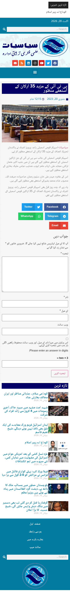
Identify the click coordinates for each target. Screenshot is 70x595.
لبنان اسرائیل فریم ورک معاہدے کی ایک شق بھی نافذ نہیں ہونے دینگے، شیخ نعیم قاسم (25, 428)
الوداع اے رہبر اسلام (56, 12)
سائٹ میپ (35, 547)
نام (66, 297)
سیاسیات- (63, 147)
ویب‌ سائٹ (62, 325)
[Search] (4, 29)
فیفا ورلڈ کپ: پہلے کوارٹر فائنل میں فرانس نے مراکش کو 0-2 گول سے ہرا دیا (25, 473)
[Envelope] (15, 63)
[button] (35, 72)
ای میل (64, 311)
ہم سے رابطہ (35, 532)
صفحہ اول (35, 524)
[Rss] (22, 63)
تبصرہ (64, 253)
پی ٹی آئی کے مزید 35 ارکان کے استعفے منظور (41, 89)
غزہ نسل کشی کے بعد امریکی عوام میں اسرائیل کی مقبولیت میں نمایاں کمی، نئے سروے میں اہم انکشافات (25, 458)
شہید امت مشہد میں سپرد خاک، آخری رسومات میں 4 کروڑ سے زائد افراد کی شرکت (25, 411)
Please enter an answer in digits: (48, 351)
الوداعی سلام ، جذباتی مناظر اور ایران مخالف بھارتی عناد (26, 395)
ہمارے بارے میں (35, 539)
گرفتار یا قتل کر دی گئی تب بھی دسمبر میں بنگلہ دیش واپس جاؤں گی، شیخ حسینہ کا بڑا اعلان (25, 506)
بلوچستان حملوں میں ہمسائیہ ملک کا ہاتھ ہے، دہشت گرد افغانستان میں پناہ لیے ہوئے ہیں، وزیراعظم (26, 489)
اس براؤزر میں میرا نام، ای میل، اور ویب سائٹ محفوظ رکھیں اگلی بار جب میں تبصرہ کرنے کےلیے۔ (35, 344)
